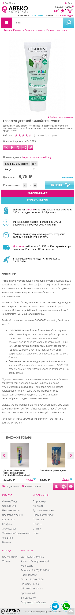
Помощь (37, 524)
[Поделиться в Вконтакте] (6, 147)
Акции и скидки (64, 16)
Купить (56, 184)
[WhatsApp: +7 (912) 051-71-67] (66, 606)
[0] (56, 11)
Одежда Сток (9, 505)
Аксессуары (9, 528)
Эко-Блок (7, 537)
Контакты (37, 16)
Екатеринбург (10, 556)
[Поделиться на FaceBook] (12, 147)
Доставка (18, 246)
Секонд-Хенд (9, 501)
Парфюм (7, 524)
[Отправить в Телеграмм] (30, 147)
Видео (49, 16)
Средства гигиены (34, 30)
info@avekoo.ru (12, 486)
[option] (37, 77)
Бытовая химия (11, 510)
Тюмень (6, 561)
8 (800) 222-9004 (63, 7)
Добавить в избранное (61, 117)
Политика (38, 519)
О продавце (39, 501)
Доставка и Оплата (44, 510)
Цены (36, 533)
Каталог (17, 30)
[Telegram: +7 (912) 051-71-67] (55, 606)
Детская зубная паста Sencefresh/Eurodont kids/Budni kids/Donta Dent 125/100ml (16, 474)
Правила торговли (43, 515)
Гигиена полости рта (56, 30)
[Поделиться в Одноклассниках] (18, 147)
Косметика (8, 519)
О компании (22, 16)
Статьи (37, 528)
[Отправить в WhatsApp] (24, 147)
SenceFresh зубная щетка (53, 470)
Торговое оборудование (16, 533)
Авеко (7, 30)
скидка (30, 209)
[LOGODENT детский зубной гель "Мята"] (37, 77)
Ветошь (6, 542)
